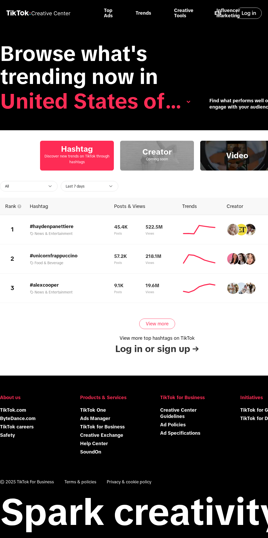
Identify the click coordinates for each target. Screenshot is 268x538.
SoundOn (90, 452)
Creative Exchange (101, 435)
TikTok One (93, 410)
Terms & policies (80, 481)
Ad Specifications (180, 433)
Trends (143, 13)
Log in (249, 13)
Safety (7, 435)
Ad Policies (173, 424)
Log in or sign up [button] (157, 348)
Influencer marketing (228, 13)
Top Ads (108, 13)
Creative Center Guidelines (178, 413)
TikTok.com (13, 410)
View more (157, 323)
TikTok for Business (102, 426)
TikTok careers (17, 426)
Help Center (94, 443)
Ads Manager (95, 418)
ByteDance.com (18, 418)
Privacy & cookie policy (129, 481)
